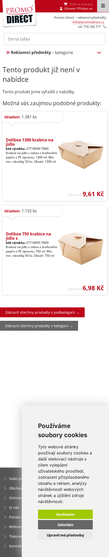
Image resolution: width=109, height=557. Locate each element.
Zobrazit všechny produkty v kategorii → (39, 325)
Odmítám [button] (66, 525)
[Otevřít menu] (103, 6)
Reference (17, 526)
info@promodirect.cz (88, 22)
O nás (14, 507)
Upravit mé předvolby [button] (65, 535)
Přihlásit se (85, 8)
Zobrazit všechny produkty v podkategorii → (42, 312)
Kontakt (16, 546)
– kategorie (42, 52)
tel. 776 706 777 (89, 26)
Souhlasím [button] (65, 514)
